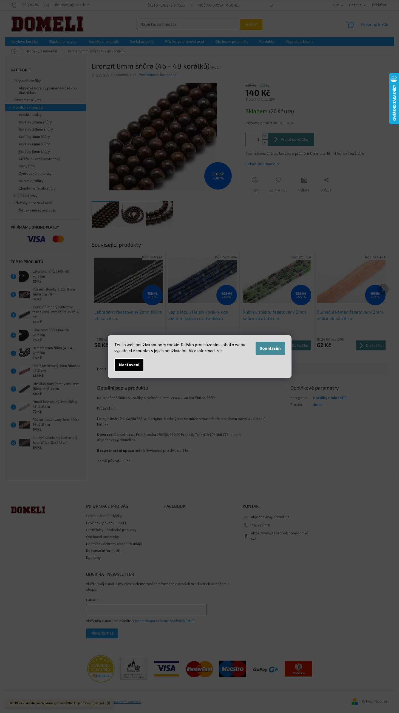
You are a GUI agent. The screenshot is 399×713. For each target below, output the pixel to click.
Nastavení (129, 365)
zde (219, 351)
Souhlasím (270, 348)
